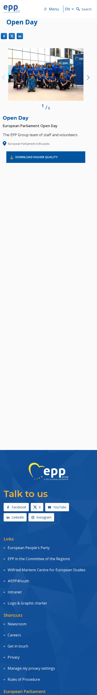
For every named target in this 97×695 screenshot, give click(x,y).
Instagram (44, 517)
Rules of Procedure (24, 679)
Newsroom (17, 623)
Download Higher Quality (36, 157)
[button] (88, 77)
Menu (54, 9)
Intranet (15, 592)
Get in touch (18, 646)
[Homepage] (12, 9)
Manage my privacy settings (31, 668)
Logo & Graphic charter (27, 603)
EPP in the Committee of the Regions (39, 558)
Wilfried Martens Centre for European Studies (46, 569)
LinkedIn (18, 517)
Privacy (14, 657)
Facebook (19, 507)
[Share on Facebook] (4, 36)
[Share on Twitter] (12, 36)
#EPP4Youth (18, 580)
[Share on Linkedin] (20, 36)
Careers (14, 635)
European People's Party (29, 547)
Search (87, 9)
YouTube (59, 507)
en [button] (67, 9)
